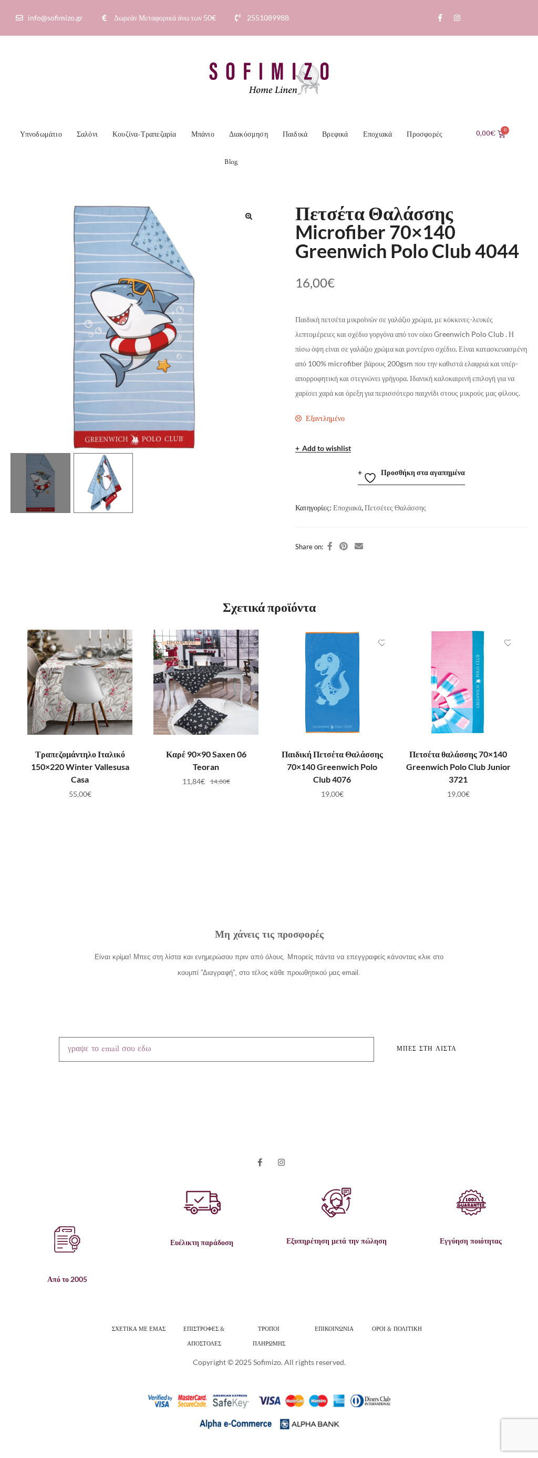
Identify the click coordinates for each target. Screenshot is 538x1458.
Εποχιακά (377, 134)
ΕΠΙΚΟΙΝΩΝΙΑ (334, 1328)
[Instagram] (457, 18)
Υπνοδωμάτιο (41, 134)
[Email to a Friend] (359, 546)
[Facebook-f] (439, 18)
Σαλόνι (87, 134)
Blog (230, 162)
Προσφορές (424, 134)
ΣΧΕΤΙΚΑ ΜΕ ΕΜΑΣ (138, 1328)
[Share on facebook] (330, 546)
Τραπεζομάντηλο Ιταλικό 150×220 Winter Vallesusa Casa (80, 766)
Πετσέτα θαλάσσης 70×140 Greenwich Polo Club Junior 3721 (458, 766)
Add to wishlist (326, 449)
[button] (248, 216)
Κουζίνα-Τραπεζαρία (144, 134)
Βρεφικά (335, 134)
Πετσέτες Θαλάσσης (395, 507)
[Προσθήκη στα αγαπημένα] (119, 642)
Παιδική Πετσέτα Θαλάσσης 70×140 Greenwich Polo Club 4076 (332, 766)
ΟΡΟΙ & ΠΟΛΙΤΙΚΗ (397, 1328)
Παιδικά (295, 134)
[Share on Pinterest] (343, 546)
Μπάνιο (202, 134)
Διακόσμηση (248, 134)
